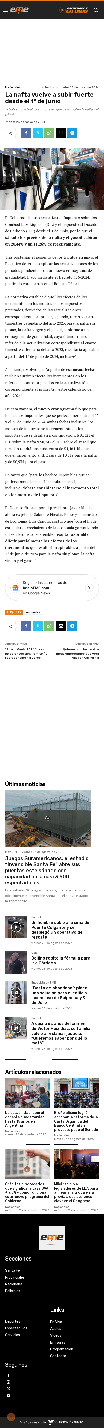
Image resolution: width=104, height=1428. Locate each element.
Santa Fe (37, 917)
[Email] (61, 133)
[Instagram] (8, 1382)
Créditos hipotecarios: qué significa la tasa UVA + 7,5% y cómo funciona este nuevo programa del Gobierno (27, 1192)
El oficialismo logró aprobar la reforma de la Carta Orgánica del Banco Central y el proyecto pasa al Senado (76, 1121)
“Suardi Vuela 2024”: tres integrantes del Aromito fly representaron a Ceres (26, 653)
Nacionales (12, 87)
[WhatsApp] (49, 133)
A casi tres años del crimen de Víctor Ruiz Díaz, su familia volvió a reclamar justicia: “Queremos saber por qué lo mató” (60, 1033)
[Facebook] (26, 133)
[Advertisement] (52, 51)
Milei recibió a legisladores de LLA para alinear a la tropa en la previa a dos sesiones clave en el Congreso (76, 1192)
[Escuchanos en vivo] (73, 10)
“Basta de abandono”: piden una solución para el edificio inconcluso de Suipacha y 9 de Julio (59, 995)
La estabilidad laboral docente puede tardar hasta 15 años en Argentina (24, 1119)
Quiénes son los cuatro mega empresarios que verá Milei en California (77, 653)
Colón (35, 952)
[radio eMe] (19, 10)
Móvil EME (12, 852)
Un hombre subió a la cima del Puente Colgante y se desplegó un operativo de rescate (60, 930)
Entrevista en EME (43, 982)
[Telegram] (72, 133)
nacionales (33, 612)
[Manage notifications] (11, 1417)
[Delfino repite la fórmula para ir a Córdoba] (16, 962)
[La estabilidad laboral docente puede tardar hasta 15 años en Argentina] (27, 1093)
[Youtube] (8, 1396)
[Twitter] (38, 133)
